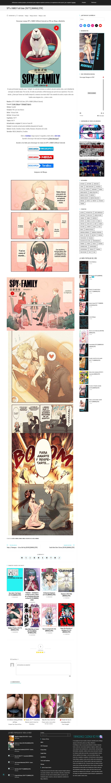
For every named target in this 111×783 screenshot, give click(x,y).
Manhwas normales (84, 232)
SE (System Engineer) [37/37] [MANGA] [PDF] (49, 594)
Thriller (92, 249)
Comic (81, 186)
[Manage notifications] (3, 774)
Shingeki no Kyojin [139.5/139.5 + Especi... (24, 736)
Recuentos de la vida (30, 538)
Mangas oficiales (90, 229)
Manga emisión (33, 15)
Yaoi (90, 252)
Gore (95, 223)
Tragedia (98, 249)
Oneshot (94, 200)
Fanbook (88, 189)
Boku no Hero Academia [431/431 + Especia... (24, 749)
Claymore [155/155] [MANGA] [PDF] (66, 595)
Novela (88, 200)
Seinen (88, 243)
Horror (89, 226)
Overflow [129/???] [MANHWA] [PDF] (23, 769)
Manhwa (92, 195)
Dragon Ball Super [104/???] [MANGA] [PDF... (24, 775)
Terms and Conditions (45, 760)
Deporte (82, 221)
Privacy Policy (43, 749)
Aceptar (84, 2)
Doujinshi (98, 186)
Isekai (94, 226)
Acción (13, 538)
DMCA (42, 742)
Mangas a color (42, 15)
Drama (20, 538)
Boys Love (89, 215)
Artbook (82, 183)
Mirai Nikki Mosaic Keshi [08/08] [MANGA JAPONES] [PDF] (32, 631)
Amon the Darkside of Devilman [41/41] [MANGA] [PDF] (66, 630)
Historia (82, 226)
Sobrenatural (83, 246)
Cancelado (96, 183)
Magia (81, 229)
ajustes (73, 2)
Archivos (42, 732)
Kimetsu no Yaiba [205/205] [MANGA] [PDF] (24, 743)
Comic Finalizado (90, 186)
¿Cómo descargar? (53, 138)
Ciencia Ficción (97, 215)
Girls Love (89, 223)
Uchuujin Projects (26, 104)
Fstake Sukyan (16, 104)
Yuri (94, 252)
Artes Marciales (99, 212)
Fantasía (82, 223)
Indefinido (21, 15)
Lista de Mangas (92, 317)
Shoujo (94, 243)
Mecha (81, 235)
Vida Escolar (83, 252)
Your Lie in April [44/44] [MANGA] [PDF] (49, 630)
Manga (26, 15)
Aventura (82, 215)
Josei (99, 226)
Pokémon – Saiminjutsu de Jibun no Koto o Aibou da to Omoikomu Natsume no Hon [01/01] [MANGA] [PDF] (32, 596)
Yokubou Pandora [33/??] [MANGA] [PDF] (15, 629)
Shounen (100, 243)
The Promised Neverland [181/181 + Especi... (24, 762)
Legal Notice (43, 757)
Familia (23, 538)
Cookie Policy (43, 753)
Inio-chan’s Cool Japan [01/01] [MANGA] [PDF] (15, 594)
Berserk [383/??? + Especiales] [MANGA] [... (24, 756)
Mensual (82, 200)
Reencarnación (96, 240)
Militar (87, 235)
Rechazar (93, 2)
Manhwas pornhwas (96, 232)
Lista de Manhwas (92, 262)
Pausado (101, 200)
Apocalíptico (89, 212)
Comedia (16, 538)
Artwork (89, 183)
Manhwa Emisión (84, 198)
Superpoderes (93, 246)
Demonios (94, 218)
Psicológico (83, 238)
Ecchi (93, 221)
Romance (37, 538)
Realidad (91, 238)
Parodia (100, 235)
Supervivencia (83, 249)
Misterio (94, 235)
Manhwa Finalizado (94, 198)
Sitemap (42, 764)
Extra (81, 189)
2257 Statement (44, 746)
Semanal (82, 203)
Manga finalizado (94, 192)
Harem (100, 223)
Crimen (88, 218)
